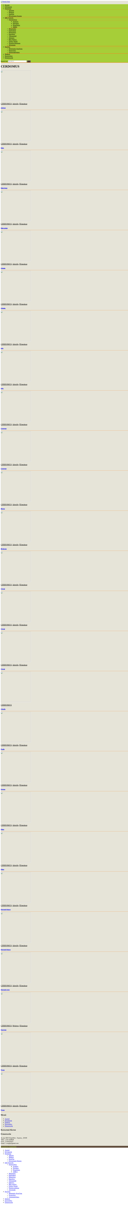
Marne (3, 509)
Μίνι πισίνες (13, 40)
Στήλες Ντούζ (13, 41)
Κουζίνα (11, 14)
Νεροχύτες (12, 50)
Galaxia (3, 268)
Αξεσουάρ (12, 45)
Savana (3, 789)
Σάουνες (11, 38)
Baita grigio (4, 228)
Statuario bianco (6, 909)
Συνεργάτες (9, 56)
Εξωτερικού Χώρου (15, 16)
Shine (2, 829)
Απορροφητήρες (14, 52)
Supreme (3, 1030)
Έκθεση (7, 54)
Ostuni (3, 589)
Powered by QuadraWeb (8, 1147)
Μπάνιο (11, 12)
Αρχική (7, 5)
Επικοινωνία (9, 58)
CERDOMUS (6, 104)
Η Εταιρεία (8, 7)
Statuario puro (5, 990)
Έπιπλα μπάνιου (14, 43)
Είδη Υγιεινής (9, 18)
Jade (2, 348)
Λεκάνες (15, 21)
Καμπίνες (12, 34)
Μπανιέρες (12, 32)
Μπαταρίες (12, 29)
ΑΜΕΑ (15, 27)
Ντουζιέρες (16, 25)
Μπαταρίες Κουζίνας (15, 49)
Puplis (2, 749)
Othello (3, 709)
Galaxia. (3, 308)
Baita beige (4, 188)
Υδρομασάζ (13, 36)
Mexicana (4, 549)
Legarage (4, 428)
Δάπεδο (11, 10)
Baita (2, 148)
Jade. (2, 388)
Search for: (4, 61)
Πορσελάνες (13, 20)
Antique (3, 108)
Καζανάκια (12, 30)
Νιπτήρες (16, 23)
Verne (3, 1070)
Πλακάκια (8, 9)
